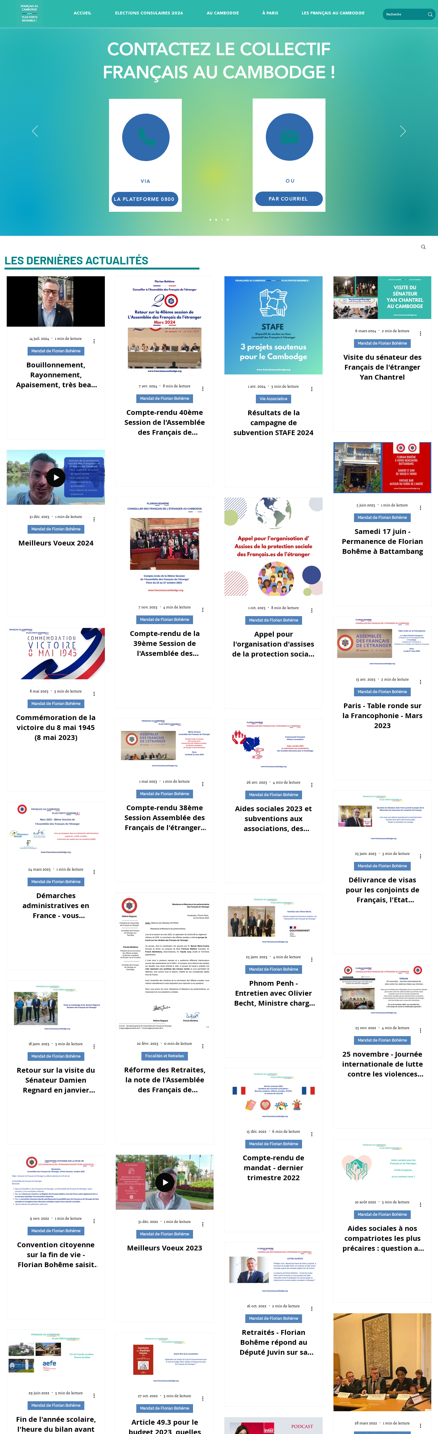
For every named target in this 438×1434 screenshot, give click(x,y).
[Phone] (147, 137)
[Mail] (289, 137)
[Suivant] (403, 131)
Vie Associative (273, 399)
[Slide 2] (228, 220)
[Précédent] (35, 131)
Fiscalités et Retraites (164, 1056)
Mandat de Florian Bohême (55, 351)
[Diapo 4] (210, 220)
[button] (149, 13)
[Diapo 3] (216, 220)
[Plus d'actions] (96, 341)
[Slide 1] (222, 220)
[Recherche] (430, 14)
